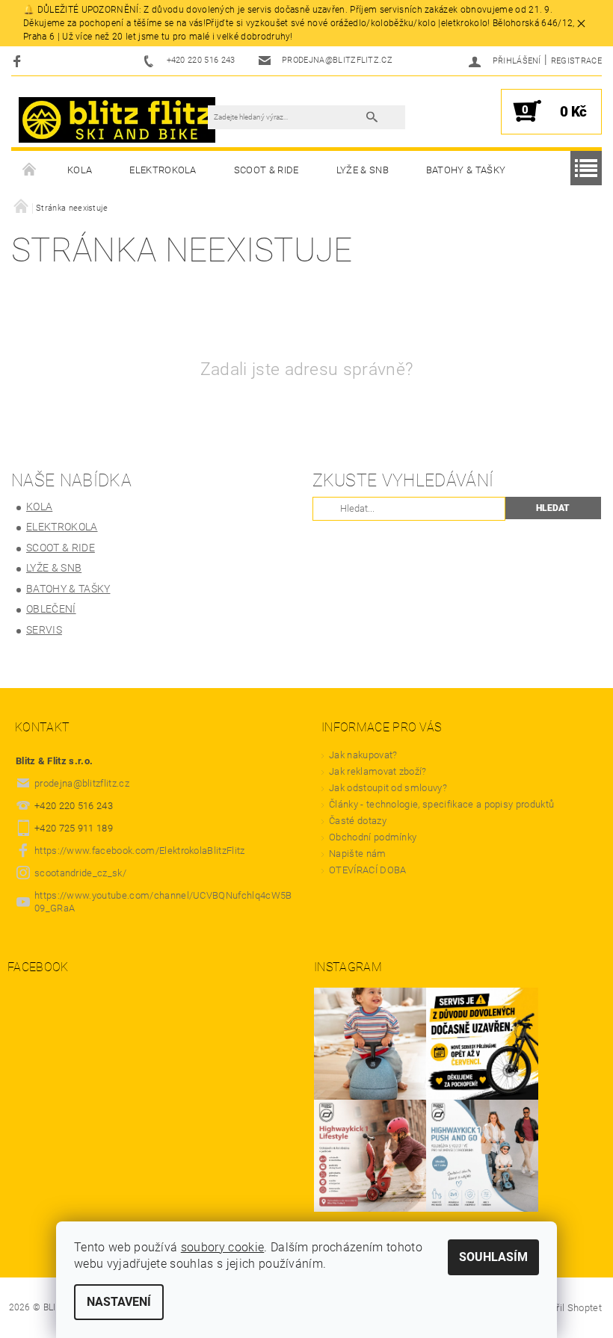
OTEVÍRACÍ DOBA (369, 870)
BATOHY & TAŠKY (465, 170)
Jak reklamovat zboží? (378, 771)
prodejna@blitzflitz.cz (81, 783)
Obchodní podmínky (372, 837)
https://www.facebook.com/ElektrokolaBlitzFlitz (139, 850)
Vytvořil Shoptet (567, 1307)
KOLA (79, 170)
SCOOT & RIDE (266, 170)
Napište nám (357, 853)
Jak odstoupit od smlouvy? (388, 787)
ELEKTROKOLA (163, 170)
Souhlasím (493, 1257)
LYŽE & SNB (362, 170)
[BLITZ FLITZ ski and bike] (117, 119)
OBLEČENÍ (51, 609)
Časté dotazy (357, 820)
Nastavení (119, 1302)
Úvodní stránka (30, 170)
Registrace (576, 61)
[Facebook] (19, 61)
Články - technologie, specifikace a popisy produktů (441, 804)
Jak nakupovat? (363, 755)
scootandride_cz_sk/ (80, 873)
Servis (44, 630)
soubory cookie (222, 1247)
